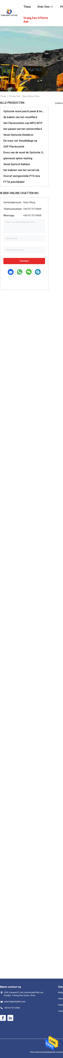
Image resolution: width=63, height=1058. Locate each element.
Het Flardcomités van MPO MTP (22, 123)
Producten (14, 96)
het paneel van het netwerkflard (22, 129)
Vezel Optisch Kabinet (16, 164)
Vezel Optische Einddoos (18, 134)
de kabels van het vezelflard (20, 117)
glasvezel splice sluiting (17, 158)
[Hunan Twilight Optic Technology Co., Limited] (9, 12)
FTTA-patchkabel (13, 181)
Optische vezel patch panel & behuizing (24, 111)
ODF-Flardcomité (13, 146)
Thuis (3, 96)
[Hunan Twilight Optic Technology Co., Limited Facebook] (3, 1018)
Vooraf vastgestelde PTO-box (21, 176)
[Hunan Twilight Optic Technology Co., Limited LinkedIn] (10, 1018)
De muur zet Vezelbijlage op (20, 140)
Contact (24, 260)
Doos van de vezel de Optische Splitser (24, 152)
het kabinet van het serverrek (21, 170)
